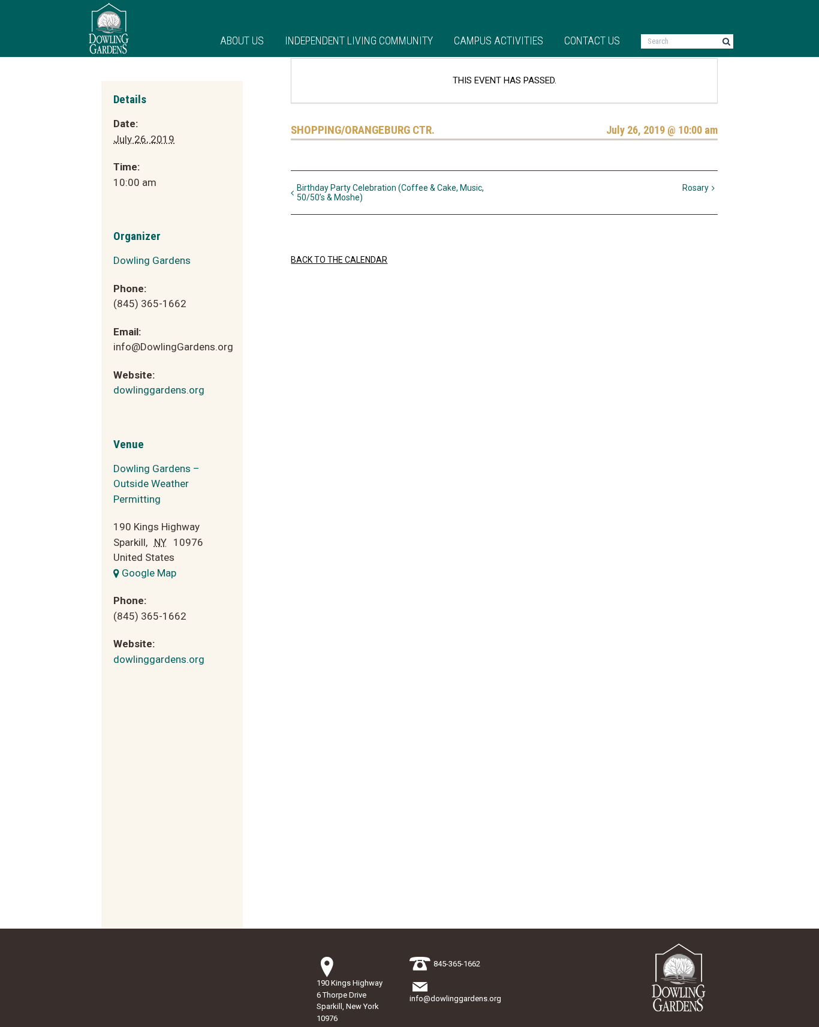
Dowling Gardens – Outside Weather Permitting (156, 484)
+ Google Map (144, 573)
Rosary (695, 188)
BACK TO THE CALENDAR (339, 260)
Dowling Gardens (152, 260)
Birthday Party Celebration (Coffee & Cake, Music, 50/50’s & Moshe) (390, 192)
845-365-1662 (456, 963)
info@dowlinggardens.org (455, 998)
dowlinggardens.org (158, 390)
